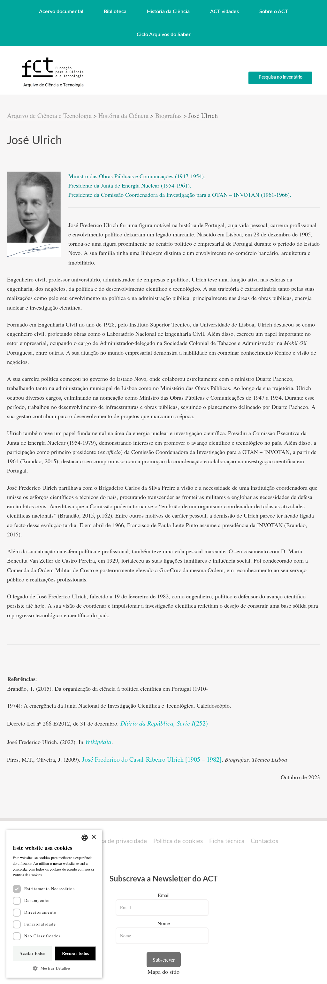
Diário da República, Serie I (157, 723)
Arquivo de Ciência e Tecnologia (49, 115)
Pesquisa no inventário (280, 77)
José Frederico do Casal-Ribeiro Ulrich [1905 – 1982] (152, 759)
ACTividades (224, 11)
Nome (163, 923)
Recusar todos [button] (75, 953)
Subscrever (164, 959)
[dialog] (54, 904)
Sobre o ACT (273, 11)
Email (164, 895)
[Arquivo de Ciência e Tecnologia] (51, 86)
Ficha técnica (226, 841)
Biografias (168, 115)
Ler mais (51, 875)
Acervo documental (61, 11)
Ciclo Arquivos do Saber (164, 34)
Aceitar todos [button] (32, 953)
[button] (54, 968)
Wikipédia (98, 741)
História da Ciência (168, 11)
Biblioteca (115, 11)
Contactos (264, 841)
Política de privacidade (117, 841)
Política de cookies (178, 841)
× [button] (93, 837)
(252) (201, 723)
